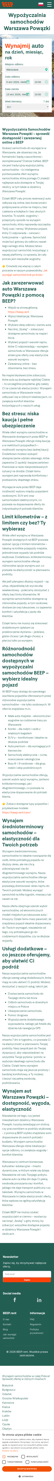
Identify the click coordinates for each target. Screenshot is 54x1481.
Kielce (6, 1407)
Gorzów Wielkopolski (15, 1398)
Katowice (8, 1402)
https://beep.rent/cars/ (16, 812)
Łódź (5, 1420)
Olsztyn (7, 1428)
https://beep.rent (18, 311)
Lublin (6, 1415)
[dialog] (27, 1455)
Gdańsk (7, 1394)
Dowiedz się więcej (10, 1450)
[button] (27, 1476)
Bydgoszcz (8, 1389)
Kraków (6, 1411)
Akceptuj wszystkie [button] (27, 1469)
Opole (6, 1424)
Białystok (7, 1385)
